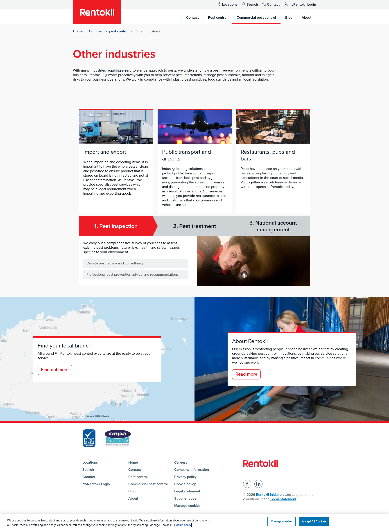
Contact (273, 4)
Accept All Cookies (314, 521)
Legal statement (187, 491)
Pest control (138, 477)
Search (252, 4)
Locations (229, 4)
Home (78, 31)
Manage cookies (187, 505)
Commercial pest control (108, 31)
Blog (132, 491)
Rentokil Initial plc (270, 494)
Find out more (55, 369)
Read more (246, 374)
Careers (180, 462)
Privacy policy (185, 477)
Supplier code (185, 498)
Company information (191, 469)
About (133, 498)
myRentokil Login (302, 4)
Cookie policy (185, 484)
